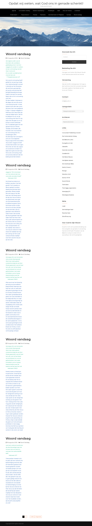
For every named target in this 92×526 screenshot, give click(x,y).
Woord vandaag (78, 14)
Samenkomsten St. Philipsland (56, 14)
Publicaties (42, 14)
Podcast (35, 14)
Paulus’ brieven (25, 14)
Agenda (14, 10)
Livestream (77, 10)
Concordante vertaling (24, 10)
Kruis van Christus (67, 10)
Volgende (38, 516)
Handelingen (51, 10)
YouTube (69, 14)
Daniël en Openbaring (38, 10)
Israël (58, 10)
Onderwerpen (13, 14)
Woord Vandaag (25, 58)
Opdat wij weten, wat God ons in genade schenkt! (46, 3)
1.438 (32, 516)
